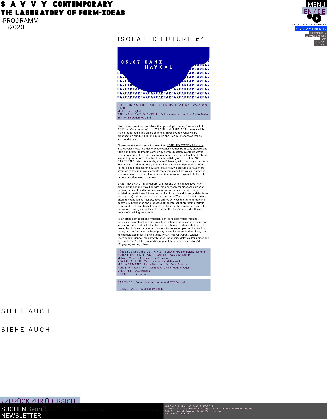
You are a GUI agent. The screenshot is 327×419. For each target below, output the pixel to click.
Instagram (190, 410)
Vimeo (208, 410)
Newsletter (21, 414)
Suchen (13, 408)
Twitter (200, 410)
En (308, 10)
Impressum (184, 413)
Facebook (180, 410)
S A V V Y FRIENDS (311, 28)
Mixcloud (217, 410)
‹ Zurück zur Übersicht (40, 400)
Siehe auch (320, 41)
